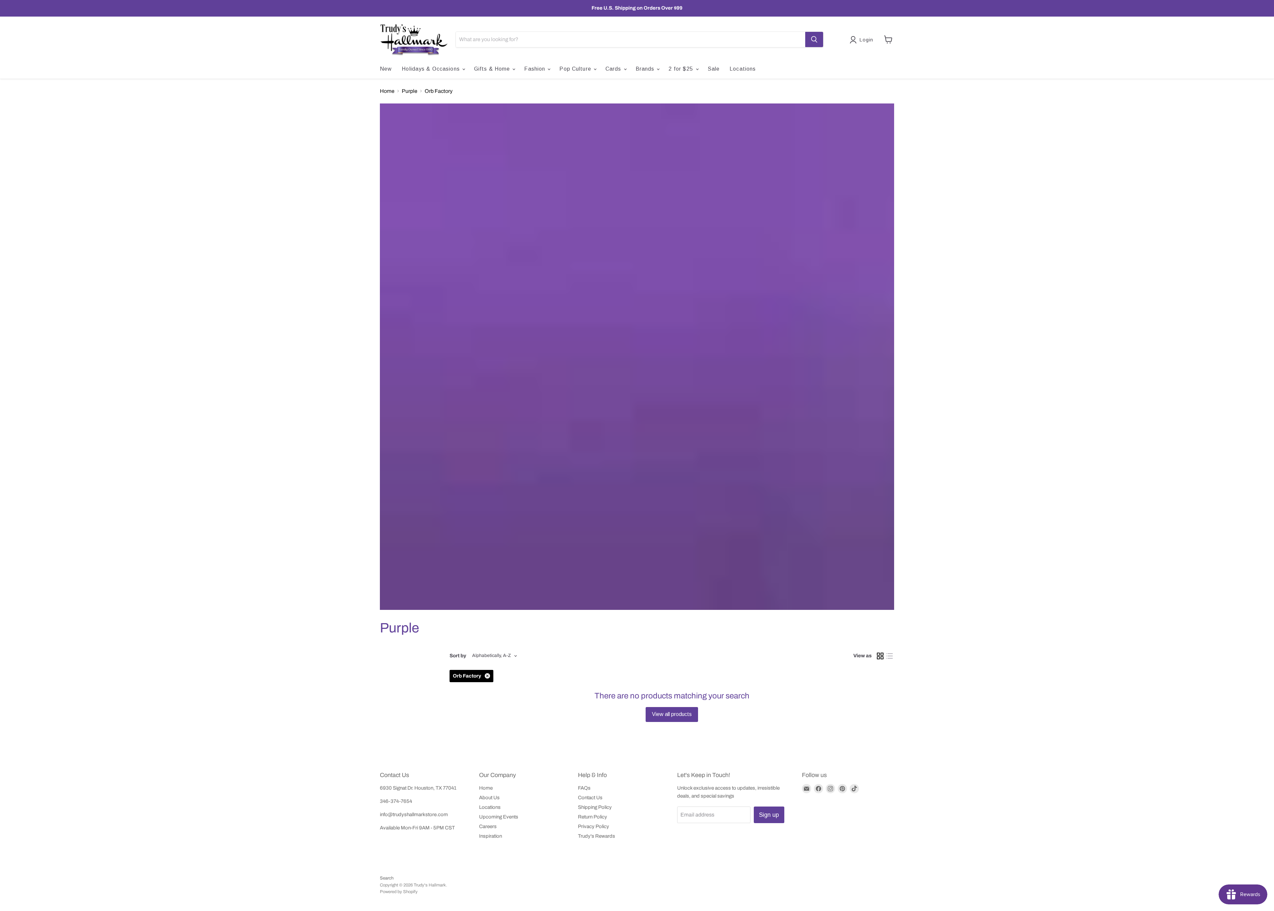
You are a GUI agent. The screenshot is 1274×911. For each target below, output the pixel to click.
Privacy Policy (593, 826)
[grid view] (880, 656)
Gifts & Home (493, 69)
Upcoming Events (498, 816)
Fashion (535, 69)
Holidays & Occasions (431, 69)
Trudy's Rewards (596, 836)
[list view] (889, 656)
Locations (743, 69)
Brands (646, 69)
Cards (614, 69)
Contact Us (590, 797)
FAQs (584, 788)
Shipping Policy (595, 807)
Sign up (769, 815)
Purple (409, 91)
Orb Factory (439, 91)
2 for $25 (682, 69)
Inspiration (490, 836)
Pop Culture (576, 69)
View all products (672, 714)
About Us (489, 797)
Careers (488, 826)
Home (387, 91)
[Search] (814, 39)
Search (386, 878)
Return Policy (592, 816)
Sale (714, 69)
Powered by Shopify (399, 891)
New (386, 69)
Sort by (458, 655)
